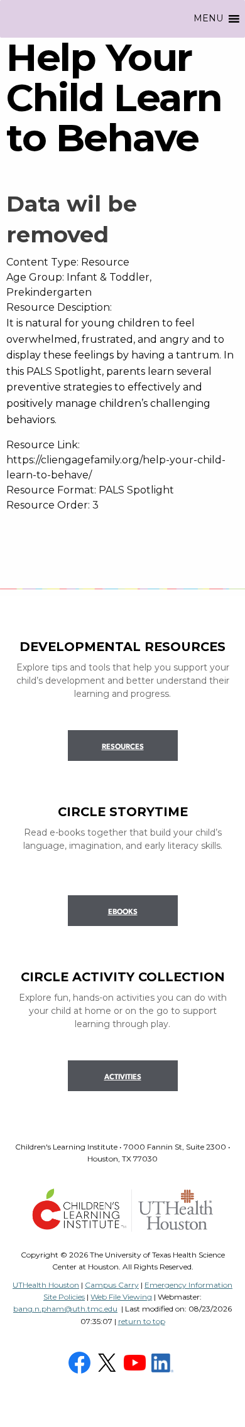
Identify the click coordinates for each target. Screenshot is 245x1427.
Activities (122, 1077)
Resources (123, 747)
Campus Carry (112, 1285)
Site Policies (64, 1296)
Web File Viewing (121, 1296)
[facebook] (81, 1361)
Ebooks (123, 912)
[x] (108, 1361)
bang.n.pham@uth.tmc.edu (65, 1308)
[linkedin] (164, 1361)
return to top (141, 1321)
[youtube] (136, 1361)
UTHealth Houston (46, 1285)
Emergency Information (188, 1285)
